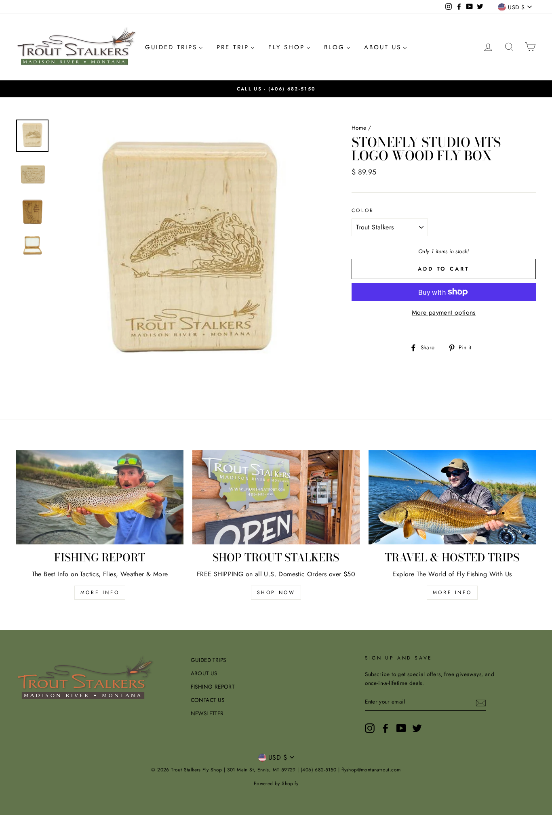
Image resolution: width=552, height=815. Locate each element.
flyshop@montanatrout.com (371, 769)
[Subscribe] (481, 702)
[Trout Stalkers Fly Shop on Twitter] (417, 728)
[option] (276, 88)
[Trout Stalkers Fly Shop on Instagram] (370, 728)
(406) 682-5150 (291, 89)
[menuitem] (174, 47)
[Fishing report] (99, 497)
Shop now (276, 592)
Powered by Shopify (276, 783)
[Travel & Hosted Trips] (452, 497)
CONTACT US (208, 700)
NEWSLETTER (207, 713)
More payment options (444, 312)
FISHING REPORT (213, 687)
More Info (452, 592)
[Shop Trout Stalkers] (276, 497)
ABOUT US (204, 673)
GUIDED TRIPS (208, 660)
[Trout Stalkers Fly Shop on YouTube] (401, 728)
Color (363, 210)
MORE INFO (99, 592)
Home (359, 128)
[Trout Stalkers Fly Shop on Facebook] (385, 728)
